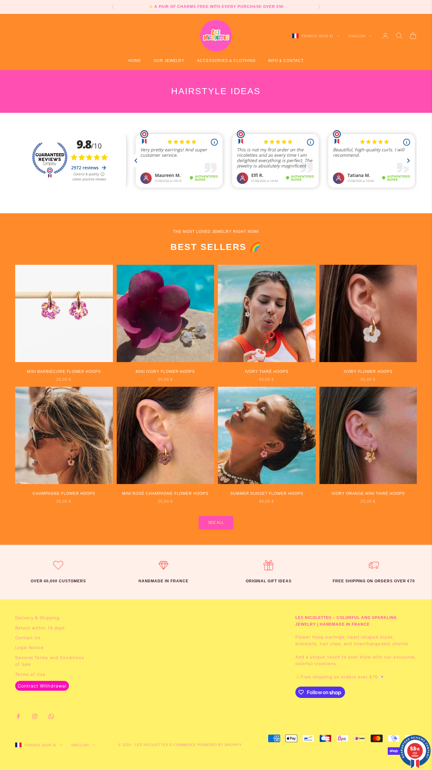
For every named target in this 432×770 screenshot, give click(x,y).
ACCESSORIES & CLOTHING (226, 60)
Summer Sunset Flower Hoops (266, 493)
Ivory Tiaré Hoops (266, 371)
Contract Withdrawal (42, 685)
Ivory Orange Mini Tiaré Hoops (368, 493)
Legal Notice (29, 647)
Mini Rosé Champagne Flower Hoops (165, 493)
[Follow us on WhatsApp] (51, 716)
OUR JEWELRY (169, 60)
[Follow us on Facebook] (18, 716)
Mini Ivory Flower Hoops (165, 371)
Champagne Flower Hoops (64, 493)
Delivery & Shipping (37, 617)
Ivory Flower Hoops (368, 371)
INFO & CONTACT (286, 60)
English (357, 36)
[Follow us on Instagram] (35, 716)
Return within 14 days (40, 627)
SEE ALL (216, 522)
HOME (134, 60)
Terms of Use (30, 674)
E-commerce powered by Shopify (206, 745)
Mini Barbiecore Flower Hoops (64, 371)
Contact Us (27, 637)
